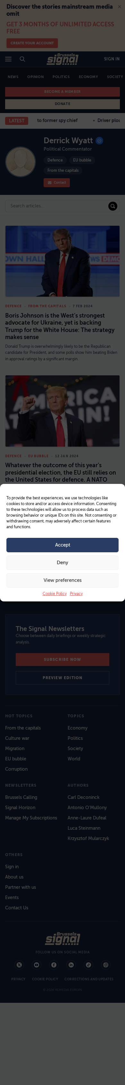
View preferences (63, 580)
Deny (62, 562)
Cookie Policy (55, 593)
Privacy (76, 593)
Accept (62, 545)
